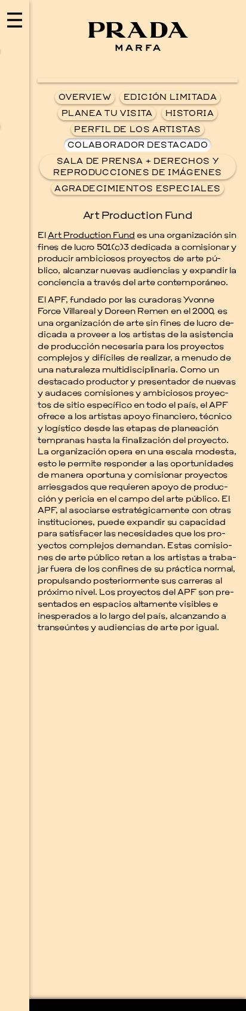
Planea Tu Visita (107, 113)
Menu (14, 505)
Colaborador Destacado (137, 145)
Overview (85, 97)
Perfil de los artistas (137, 130)
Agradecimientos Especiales (137, 189)
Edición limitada (170, 97)
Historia (189, 113)
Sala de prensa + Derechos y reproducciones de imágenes (137, 167)
